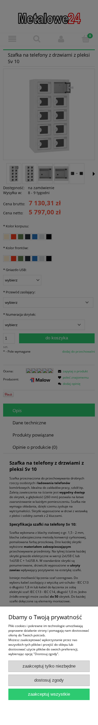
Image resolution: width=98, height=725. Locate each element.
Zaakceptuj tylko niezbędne (49, 666)
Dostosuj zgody (49, 680)
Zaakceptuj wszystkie (49, 694)
